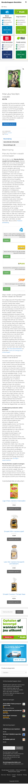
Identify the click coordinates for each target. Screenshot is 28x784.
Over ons (3, 774)
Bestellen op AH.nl (9, 124)
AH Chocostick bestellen (14, 348)
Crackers (10, 132)
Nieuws (9, 774)
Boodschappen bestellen (8, 770)
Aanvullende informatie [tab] (11, 142)
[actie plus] (14, 639)
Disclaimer (19, 774)
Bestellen (6, 240)
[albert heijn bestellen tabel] (14, 661)
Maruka (6, 134)
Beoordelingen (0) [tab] (9, 145)
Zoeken (19, 612)
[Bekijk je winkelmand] (26, 2)
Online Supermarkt (21, 770)
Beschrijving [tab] (8, 139)
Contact (14, 774)
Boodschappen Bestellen (11, 2)
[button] (23, 69)
